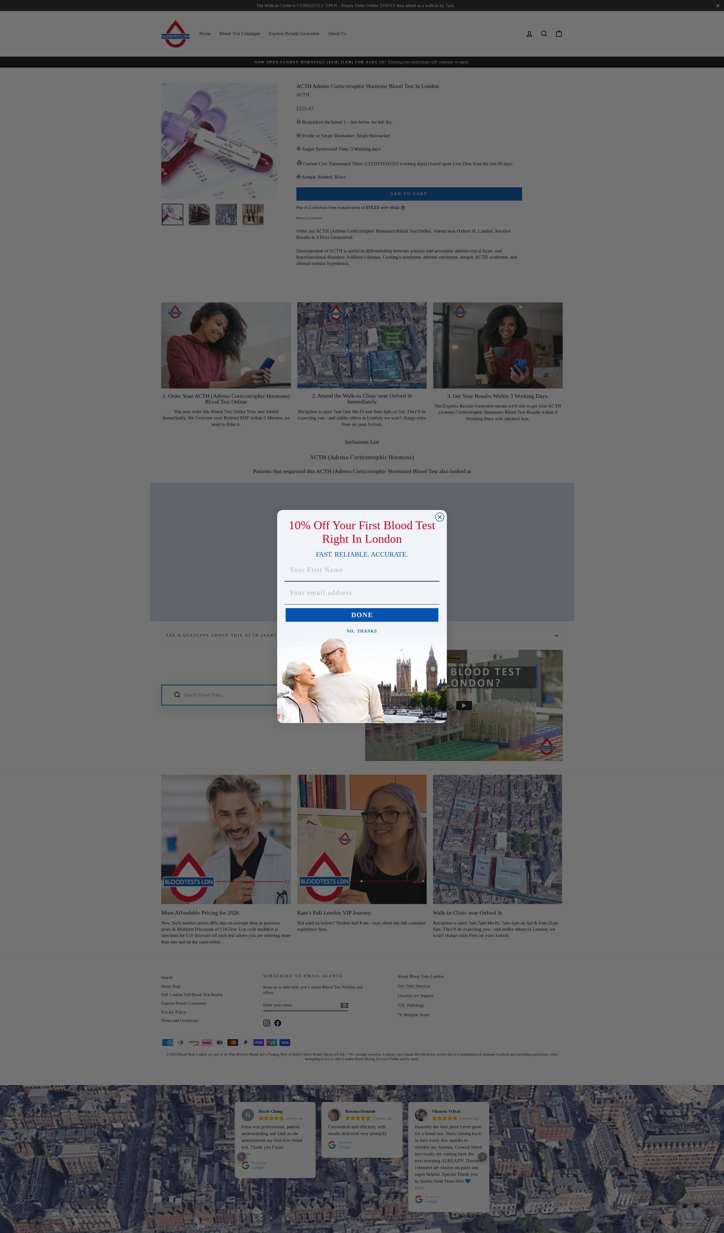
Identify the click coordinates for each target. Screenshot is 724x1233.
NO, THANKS (362, 631)
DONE (362, 615)
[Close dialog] (440, 517)
